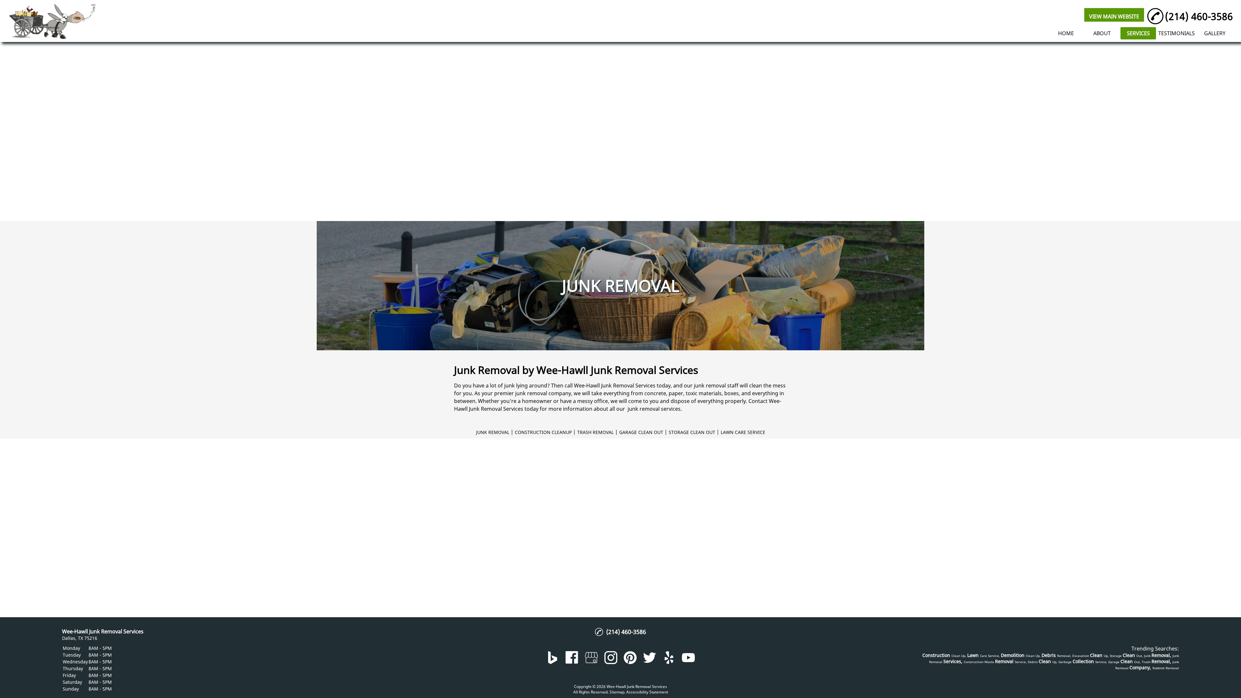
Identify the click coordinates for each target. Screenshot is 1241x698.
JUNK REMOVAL (492, 432)
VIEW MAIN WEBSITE (1114, 16)
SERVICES (1138, 33)
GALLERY (1214, 33)
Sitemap (617, 692)
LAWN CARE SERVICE (743, 432)
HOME (1066, 33)
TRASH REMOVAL (595, 432)
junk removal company (543, 393)
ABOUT (1102, 33)
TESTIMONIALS (1176, 33)
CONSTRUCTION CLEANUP (543, 432)
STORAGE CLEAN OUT (692, 432)
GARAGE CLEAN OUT (641, 432)
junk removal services (654, 408)
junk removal (710, 385)
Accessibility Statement (647, 692)
